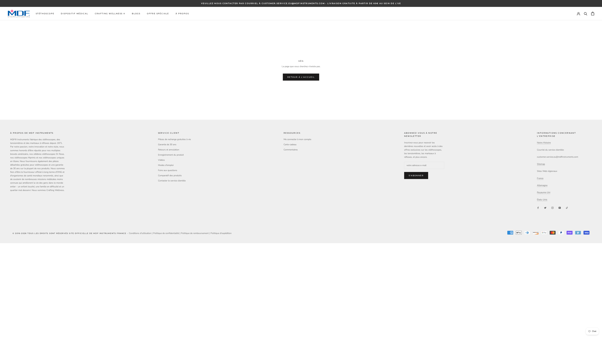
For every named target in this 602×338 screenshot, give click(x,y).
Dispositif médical (74, 13)
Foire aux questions (167, 170)
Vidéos (161, 160)
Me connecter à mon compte (297, 139)
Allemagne (542, 185)
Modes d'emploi (166, 165)
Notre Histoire (544, 142)
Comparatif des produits (170, 175)
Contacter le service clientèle (172, 180)
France (540, 178)
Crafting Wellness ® (110, 13)
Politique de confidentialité (166, 233)
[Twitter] (545, 207)
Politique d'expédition (221, 233)
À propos (182, 13)
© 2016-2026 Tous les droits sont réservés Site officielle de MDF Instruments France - (71, 233)
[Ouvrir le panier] (592, 13)
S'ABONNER (416, 175)
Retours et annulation (168, 149)
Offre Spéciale (158, 13)
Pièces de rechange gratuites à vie (174, 139)
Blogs (136, 13)
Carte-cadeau (290, 144)
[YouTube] (560, 207)
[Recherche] (585, 13)
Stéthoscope (45, 13)
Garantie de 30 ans (167, 144)
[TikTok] (567, 207)
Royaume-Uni (543, 192)
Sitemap (541, 164)
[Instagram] (552, 207)
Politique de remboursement (195, 233)
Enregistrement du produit (171, 154)
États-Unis (542, 199)
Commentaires (291, 149)
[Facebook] (538, 207)
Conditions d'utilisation (140, 233)
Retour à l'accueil (301, 77)
